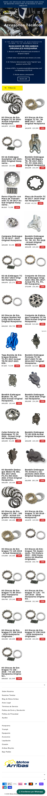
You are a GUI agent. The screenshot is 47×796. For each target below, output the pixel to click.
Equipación (6, 733)
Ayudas (5, 718)
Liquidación (6, 740)
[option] (23, 4)
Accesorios (6, 737)
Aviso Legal (6, 703)
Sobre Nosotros (8, 691)
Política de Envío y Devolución (13, 710)
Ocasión (5, 744)
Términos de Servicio (10, 706)
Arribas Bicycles (8, 748)
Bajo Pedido (6, 752)
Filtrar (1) (12, 88)
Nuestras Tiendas (8, 695)
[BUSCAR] (23, 61)
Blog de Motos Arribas (10, 699)
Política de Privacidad (10, 714)
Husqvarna (6, 726)
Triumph (5, 729)
